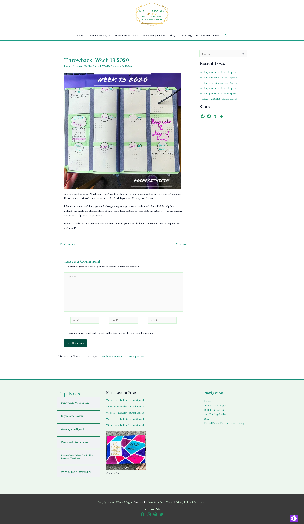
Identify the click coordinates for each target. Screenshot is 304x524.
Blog (172, 35)
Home (79, 35)
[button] (226, 35)
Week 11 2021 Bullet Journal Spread (218, 98)
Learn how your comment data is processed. (123, 356)
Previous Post (66, 244)
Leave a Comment (73, 66)
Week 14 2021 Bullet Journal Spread (218, 82)
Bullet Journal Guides (126, 35)
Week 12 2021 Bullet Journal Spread (218, 93)
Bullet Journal (93, 66)
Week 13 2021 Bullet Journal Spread (218, 88)
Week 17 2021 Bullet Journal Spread (218, 72)
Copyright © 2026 (115, 502)
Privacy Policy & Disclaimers (191, 502)
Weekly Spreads (111, 66)
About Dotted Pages (99, 35)
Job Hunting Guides (154, 35)
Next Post (183, 244)
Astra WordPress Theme (160, 502)
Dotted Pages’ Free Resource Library (200, 35)
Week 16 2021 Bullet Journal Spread (218, 77)
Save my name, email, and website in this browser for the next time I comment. (110, 332)
